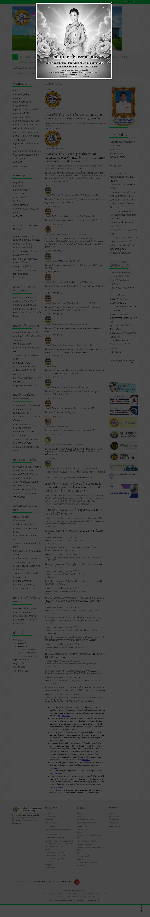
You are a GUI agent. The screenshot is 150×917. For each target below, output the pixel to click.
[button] (112, 3)
